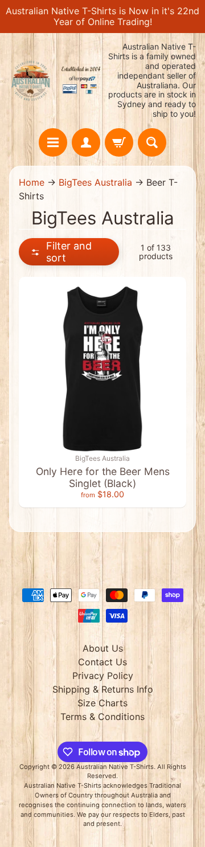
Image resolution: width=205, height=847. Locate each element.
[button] (69, 251)
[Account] (86, 142)
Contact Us (102, 662)
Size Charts (102, 703)
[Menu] (53, 142)
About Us (103, 648)
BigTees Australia (95, 182)
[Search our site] (152, 142)
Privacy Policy (102, 675)
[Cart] (119, 142)
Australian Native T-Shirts (115, 767)
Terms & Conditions (102, 716)
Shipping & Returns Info (102, 689)
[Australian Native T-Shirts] (55, 80)
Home (31, 182)
